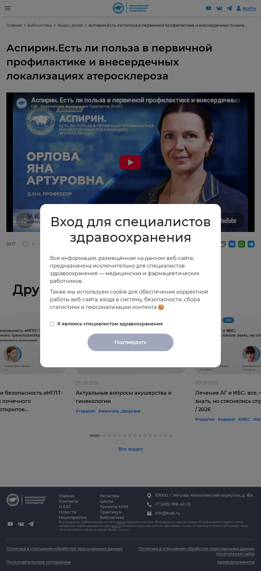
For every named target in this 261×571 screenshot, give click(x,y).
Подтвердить (130, 342)
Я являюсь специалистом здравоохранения (110, 324)
